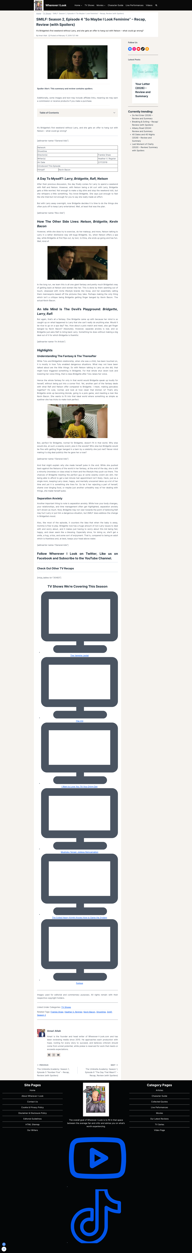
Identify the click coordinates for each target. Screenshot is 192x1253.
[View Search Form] (156, 5)
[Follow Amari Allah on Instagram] (54, 1055)
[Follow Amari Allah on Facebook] (49, 1055)
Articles (159, 1090)
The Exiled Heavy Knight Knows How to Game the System (79, 917)
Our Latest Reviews (159, 1119)
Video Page (159, 1130)
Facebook (44, 558)
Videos (149, 5)
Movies (159, 1113)
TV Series (159, 1124)
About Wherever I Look (32, 1096)
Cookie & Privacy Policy (32, 1107)
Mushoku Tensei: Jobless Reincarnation (79, 852)
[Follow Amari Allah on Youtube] (58, 1055)
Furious (79, 983)
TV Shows (89, 5)
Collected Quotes (159, 1101)
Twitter (91, 553)
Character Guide (115, 5)
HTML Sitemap (33, 1124)
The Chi (79, 721)
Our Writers (32, 1130)
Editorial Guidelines (32, 1119)
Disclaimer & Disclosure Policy (32, 1113)
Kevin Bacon (89, 1012)
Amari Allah (42, 36)
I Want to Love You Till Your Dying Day (80, 786)
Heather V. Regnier (73, 1012)
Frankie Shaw (57, 1012)
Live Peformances (159, 1107)
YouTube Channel (98, 558)
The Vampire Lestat (79, 655)
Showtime (101, 1012)
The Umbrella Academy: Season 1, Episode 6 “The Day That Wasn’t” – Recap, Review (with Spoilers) (101, 1070)
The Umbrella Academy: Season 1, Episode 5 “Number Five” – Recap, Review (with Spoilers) (53, 1070)
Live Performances (134, 5)
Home (38, 14)
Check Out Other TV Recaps (55, 568)
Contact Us (32, 1101)
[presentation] (145, 71)
